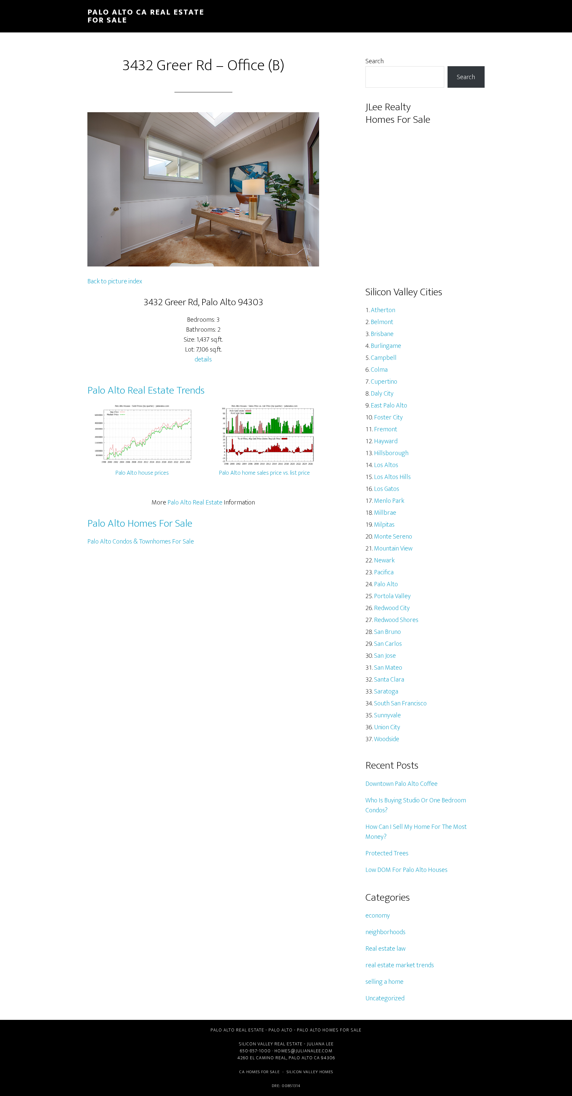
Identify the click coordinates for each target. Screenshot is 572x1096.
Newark (384, 560)
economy (377, 915)
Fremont (385, 429)
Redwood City (392, 608)
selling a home (384, 981)
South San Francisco (400, 703)
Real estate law (385, 948)
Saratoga (386, 691)
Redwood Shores (396, 620)
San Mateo (388, 667)
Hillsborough (391, 453)
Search (374, 61)
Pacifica (384, 572)
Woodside (386, 739)
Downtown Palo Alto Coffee (401, 783)
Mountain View (393, 548)
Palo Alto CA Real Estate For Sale (145, 16)
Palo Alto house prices (142, 473)
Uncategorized (385, 998)
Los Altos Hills (392, 477)
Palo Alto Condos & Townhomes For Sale (140, 541)
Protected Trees (386, 853)
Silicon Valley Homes (310, 1071)
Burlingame (386, 346)
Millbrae (385, 512)
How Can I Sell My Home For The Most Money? (416, 831)
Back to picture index (114, 281)
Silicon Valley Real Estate (271, 1044)
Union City (387, 727)
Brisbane (382, 334)
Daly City (382, 393)
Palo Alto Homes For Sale (139, 523)
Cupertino (384, 381)
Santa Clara (389, 679)
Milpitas (384, 524)
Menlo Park (389, 500)
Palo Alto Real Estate (194, 502)
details (203, 359)
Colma (379, 369)
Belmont (382, 322)
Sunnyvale (387, 715)
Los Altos (386, 465)
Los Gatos (386, 489)
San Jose (385, 655)
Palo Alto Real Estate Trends (146, 390)
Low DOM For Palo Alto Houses (406, 870)
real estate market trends (399, 965)
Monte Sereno (393, 536)
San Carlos (388, 643)
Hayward (386, 441)
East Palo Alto (389, 405)
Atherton (383, 310)
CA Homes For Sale (259, 1071)
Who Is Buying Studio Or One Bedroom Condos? (415, 805)
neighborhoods (385, 932)
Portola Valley (392, 596)
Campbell (384, 357)
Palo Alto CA (304, 1058)
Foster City (388, 417)
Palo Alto (386, 584)
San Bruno (387, 632)
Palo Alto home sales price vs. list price (264, 473)
